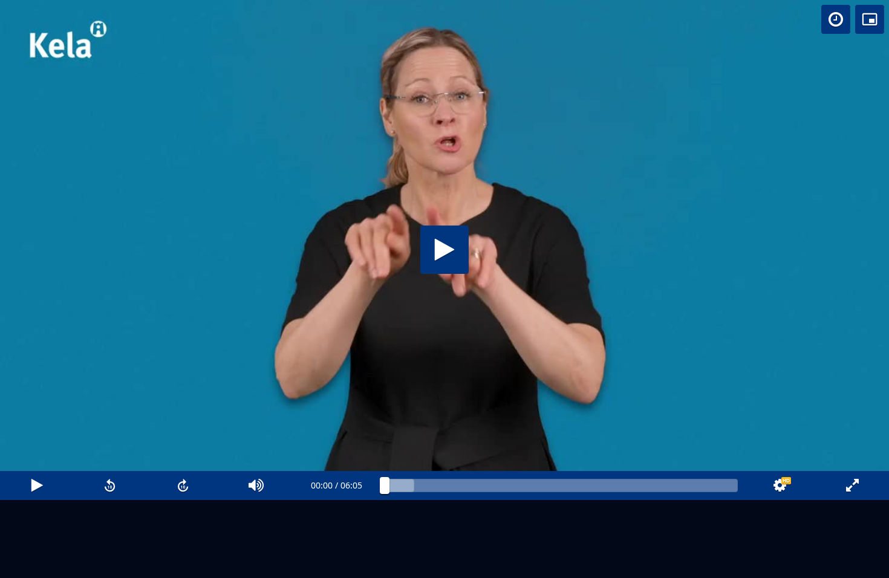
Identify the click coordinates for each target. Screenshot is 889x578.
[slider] (561, 485)
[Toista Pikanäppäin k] (36, 485)
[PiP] (869, 19)
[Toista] (444, 250)
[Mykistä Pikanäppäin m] (256, 485)
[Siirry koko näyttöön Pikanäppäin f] (852, 485)
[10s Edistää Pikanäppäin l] (183, 485)
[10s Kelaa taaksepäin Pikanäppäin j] (109, 485)
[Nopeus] (835, 19)
